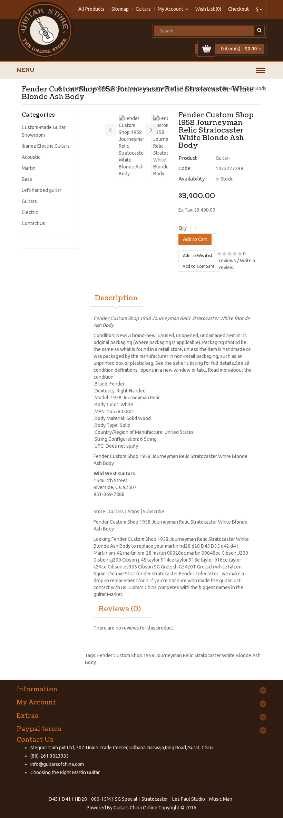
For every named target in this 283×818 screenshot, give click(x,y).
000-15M (101, 799)
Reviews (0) (119, 609)
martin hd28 (178, 546)
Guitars (143, 9)
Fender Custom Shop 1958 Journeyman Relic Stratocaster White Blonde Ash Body (178, 88)
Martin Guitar (85, 772)
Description (116, 298)
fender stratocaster (157, 573)
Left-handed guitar (41, 190)
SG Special (126, 799)
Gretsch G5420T (178, 566)
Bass (27, 179)
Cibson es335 (122, 566)
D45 (205, 546)
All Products (91, 9)
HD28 (81, 799)
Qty (182, 228)
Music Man (220, 799)
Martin (29, 168)
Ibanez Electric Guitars (46, 146)
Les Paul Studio (188, 799)
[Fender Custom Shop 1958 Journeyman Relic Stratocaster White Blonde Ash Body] (131, 146)
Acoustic (31, 157)
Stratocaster (155, 799)
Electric (30, 212)
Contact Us (33, 223)
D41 (66, 799)
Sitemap (120, 9)
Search (76, 88)
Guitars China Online (135, 807)
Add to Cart (195, 239)
